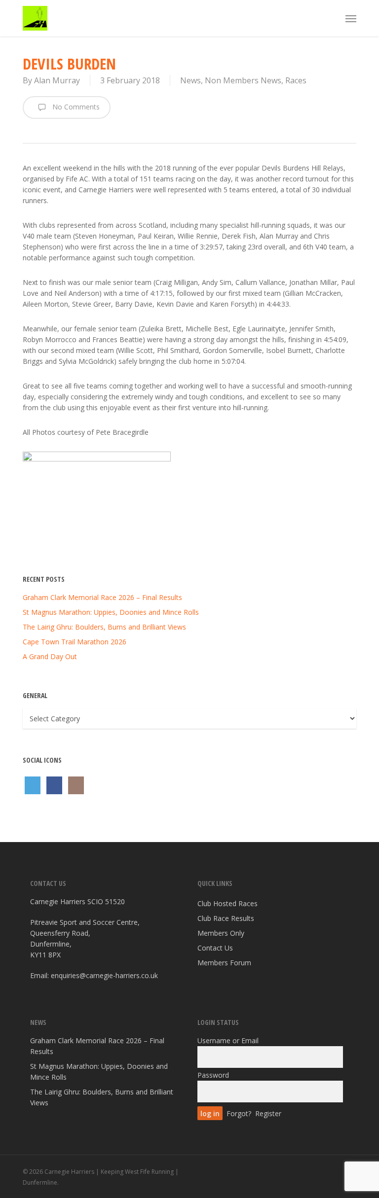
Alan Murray (57, 80)
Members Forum (224, 962)
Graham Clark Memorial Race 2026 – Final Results (102, 597)
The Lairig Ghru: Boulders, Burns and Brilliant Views (104, 627)
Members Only (220, 933)
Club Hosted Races (227, 903)
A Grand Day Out (50, 656)
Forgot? (239, 1113)
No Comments (75, 106)
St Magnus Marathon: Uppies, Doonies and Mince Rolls (111, 612)
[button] (350, 18)
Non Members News (243, 80)
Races (295, 80)
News (190, 80)
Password (213, 1075)
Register (268, 1113)
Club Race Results (225, 918)
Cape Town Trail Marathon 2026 (74, 641)
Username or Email (228, 1040)
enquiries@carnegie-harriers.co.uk (104, 975)
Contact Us (215, 947)
